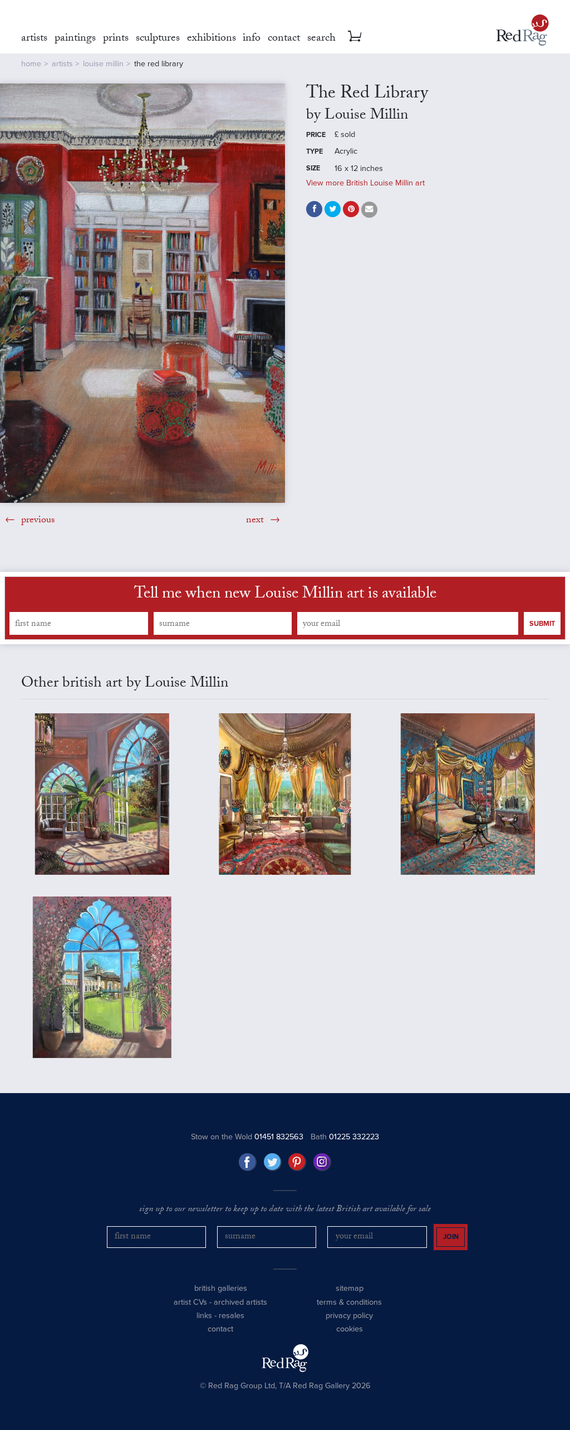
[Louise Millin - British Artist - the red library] (142, 293)
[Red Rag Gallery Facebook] (248, 1162)
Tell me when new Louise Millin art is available (285, 595)
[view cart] (354, 36)
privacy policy (349, 1315)
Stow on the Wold (247, 1137)
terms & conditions (349, 1302)
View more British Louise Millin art (365, 183)
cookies (349, 1329)
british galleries (220, 1288)
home (31, 63)
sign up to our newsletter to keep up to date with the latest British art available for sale (285, 1210)
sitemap (349, 1288)
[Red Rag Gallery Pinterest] (297, 1162)
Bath (345, 1137)
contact (220, 1329)
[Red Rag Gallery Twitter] (273, 1162)
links (204, 1315)
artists (62, 63)
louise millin (103, 63)
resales (231, 1315)
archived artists (240, 1302)
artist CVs (190, 1302)
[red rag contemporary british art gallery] (522, 30)
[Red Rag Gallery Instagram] (322, 1162)
